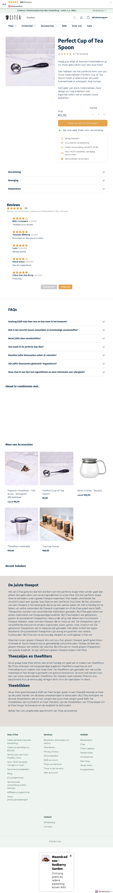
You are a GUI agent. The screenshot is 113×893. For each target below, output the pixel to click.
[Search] (74, 18)
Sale (89, 26)
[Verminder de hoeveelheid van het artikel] (93, 114)
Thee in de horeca (53, 768)
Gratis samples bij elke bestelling (19, 742)
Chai (82, 744)
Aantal (93, 108)
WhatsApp (49, 822)
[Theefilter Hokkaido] (21, 531)
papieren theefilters (62, 666)
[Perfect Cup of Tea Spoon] (13, 413)
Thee (11, 26)
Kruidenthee (87, 769)
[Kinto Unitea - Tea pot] (91, 476)
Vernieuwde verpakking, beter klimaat (16, 785)
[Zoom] (30, 61)
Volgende (65, 287)
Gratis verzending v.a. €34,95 (18, 749)
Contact (48, 826)
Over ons (77, 26)
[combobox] (51, 18)
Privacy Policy (51, 751)
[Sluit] (70, 856)
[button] (82, 54)
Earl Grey (85, 761)
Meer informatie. (62, 211)
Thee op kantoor (53, 764)
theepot (48, 598)
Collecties (27, 26)
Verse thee (86, 765)
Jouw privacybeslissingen (17, 798)
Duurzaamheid (15, 777)
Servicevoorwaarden (18, 769)
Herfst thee (86, 752)
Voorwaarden (51, 755)
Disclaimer (49, 747)
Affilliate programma (18, 792)
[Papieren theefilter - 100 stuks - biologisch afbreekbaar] (21, 479)
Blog (9, 773)
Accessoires (48, 26)
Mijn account (51, 772)
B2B (64, 26)
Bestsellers (86, 740)
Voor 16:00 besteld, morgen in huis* (17, 763)
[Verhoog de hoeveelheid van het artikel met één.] (104, 114)
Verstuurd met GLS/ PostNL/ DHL (17, 756)
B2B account (51, 760)
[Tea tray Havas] (56, 531)
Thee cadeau (87, 748)
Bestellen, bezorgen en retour (56, 742)
